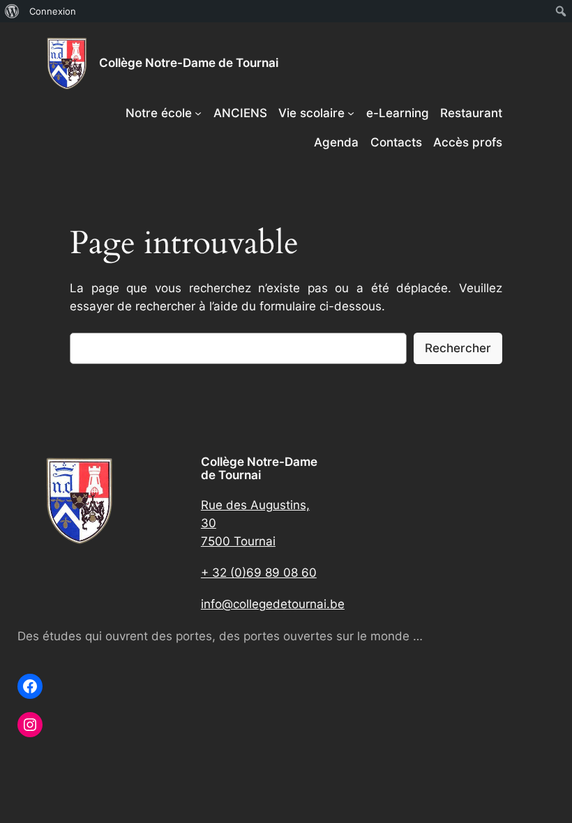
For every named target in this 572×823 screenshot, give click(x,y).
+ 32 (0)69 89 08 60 (259, 573)
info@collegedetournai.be (273, 604)
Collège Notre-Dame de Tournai (188, 63)
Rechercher (458, 348)
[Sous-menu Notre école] (198, 113)
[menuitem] (12, 11)
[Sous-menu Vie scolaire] (350, 113)
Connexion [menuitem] (52, 11)
